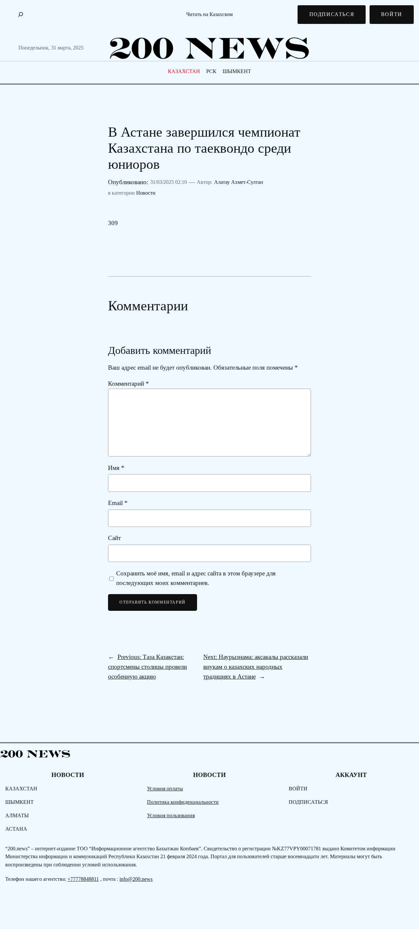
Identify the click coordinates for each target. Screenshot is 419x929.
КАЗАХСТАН (184, 71)
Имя (116, 467)
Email (118, 502)
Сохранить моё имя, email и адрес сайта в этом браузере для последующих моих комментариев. (196, 578)
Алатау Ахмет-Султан (238, 182)
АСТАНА (16, 829)
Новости (145, 193)
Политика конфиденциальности (183, 802)
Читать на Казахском (209, 14)
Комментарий (128, 383)
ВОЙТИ (391, 14)
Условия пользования (171, 815)
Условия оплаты (165, 788)
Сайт (114, 537)
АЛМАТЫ (17, 815)
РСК (211, 71)
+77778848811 (83, 879)
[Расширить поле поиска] (20, 14)
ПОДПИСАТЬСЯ (332, 14)
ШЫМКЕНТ (237, 71)
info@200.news (136, 879)
